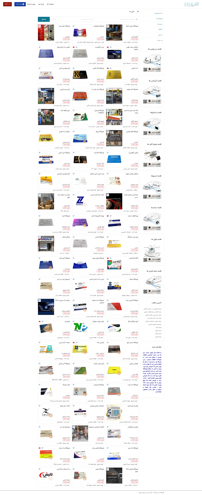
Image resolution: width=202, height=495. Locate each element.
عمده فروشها (149, 371)
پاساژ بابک (158, 327)
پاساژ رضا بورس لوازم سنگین (153, 315)
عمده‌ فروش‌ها (158, 13)
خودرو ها (159, 24)
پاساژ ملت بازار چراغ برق (154, 318)
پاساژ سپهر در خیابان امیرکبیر (153, 321)
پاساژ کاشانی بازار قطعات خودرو (152, 312)
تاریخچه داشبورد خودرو (155, 324)
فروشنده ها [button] (50, 4)
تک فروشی (151, 366)
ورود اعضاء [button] (19, 4)
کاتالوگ (160, 29)
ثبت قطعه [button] (7, 4)
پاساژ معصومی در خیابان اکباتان (152, 309)
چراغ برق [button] (41, 4)
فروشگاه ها (159, 19)
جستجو (44, 19)
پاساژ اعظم (158, 334)
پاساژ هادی (158, 337)
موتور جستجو (31, 4)
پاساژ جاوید (158, 331)
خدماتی (160, 35)
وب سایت (159, 40)
